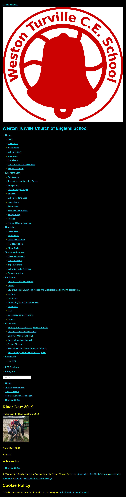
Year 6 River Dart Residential (18, 396)
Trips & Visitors (12, 391)
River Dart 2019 (12, 400)
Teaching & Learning (15, 387)
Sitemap (18, 478)
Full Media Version (98, 474)
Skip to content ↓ (10, 5)
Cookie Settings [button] (44, 478)
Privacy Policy (30, 478)
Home (8, 383)
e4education (82, 474)
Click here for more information (74, 492)
